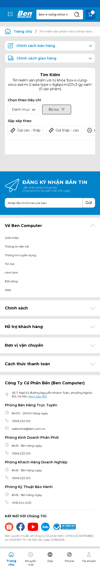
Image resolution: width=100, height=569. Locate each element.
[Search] (77, 14)
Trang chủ (23, 31)
